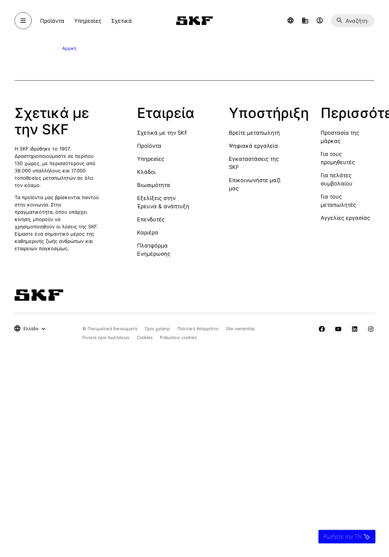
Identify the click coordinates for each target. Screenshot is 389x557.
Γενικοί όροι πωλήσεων (105, 337)
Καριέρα (147, 232)
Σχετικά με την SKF (162, 133)
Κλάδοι (146, 172)
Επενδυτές (151, 219)
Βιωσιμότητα (153, 185)
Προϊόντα (149, 146)
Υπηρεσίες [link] (88, 21)
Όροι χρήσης (157, 328)
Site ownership (240, 328)
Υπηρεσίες (150, 159)
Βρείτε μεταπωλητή (254, 133)
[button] (290, 20)
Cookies (145, 337)
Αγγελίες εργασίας (345, 218)
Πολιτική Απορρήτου (198, 328)
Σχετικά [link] (121, 21)
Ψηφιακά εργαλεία (253, 146)
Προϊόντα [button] (52, 21)
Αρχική (69, 48)
